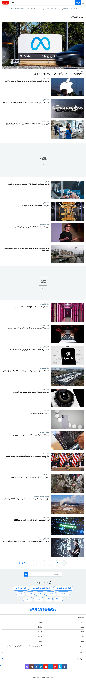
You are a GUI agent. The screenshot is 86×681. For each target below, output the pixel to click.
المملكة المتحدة (45, 475)
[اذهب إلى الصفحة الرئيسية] (78, 2)
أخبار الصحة (45, 121)
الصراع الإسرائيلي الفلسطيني (51, 8)
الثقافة (40, 636)
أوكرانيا (38, 599)
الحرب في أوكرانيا (36, 8)
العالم (40, 622)
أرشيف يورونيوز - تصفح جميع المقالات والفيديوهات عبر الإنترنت (24, 646)
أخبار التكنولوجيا (79, 71)
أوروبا (82, 622)
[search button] (26, 574)
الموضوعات (80, 617)
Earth (40, 627)
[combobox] (43, 574)
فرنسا (47, 246)
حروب (28, 599)
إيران (20, 593)
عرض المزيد (80, 658)
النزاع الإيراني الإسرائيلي (69, 8)
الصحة (40, 631)
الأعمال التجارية (44, 181)
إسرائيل (17, 8)
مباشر (6, 3)
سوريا (11, 8)
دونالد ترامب (25, 8)
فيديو (82, 641)
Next (26, 563)
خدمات (82, 653)
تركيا (48, 599)
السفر (82, 636)
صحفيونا (81, 646)
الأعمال (82, 627)
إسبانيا (58, 599)
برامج (40, 641)
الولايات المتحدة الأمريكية (41, 496)
